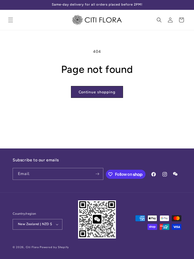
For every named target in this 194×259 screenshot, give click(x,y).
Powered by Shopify (54, 247)
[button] (10, 20)
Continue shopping (97, 92)
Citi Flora (32, 247)
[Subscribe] (97, 174)
